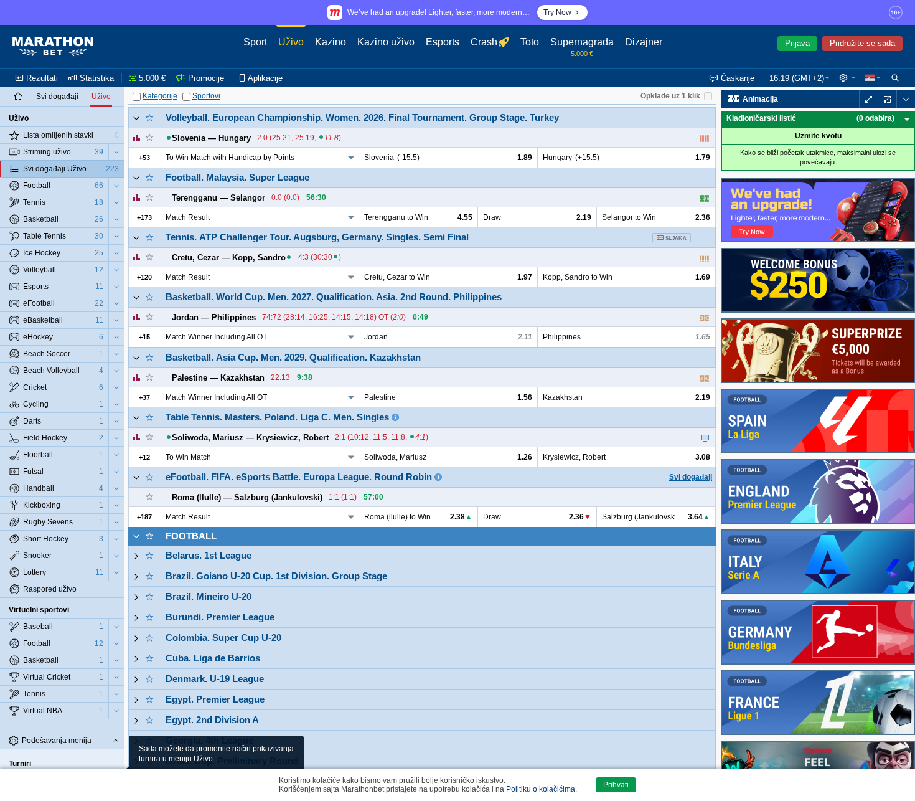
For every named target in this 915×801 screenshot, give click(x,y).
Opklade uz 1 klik (670, 96)
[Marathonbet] (52, 47)
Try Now (557, 12)
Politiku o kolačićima (540, 789)
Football (191, 536)
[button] (847, 78)
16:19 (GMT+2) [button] (796, 78)
